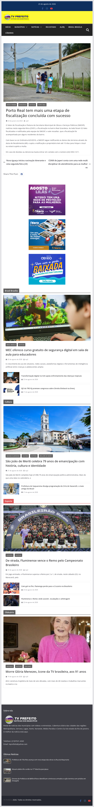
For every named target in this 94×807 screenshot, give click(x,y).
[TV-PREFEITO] (20, 717)
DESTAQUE (10, 666)
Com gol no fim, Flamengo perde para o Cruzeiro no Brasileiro (46, 586)
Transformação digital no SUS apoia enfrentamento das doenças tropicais (51, 376)
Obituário (28, 666)
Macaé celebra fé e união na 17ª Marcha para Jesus (30, 769)
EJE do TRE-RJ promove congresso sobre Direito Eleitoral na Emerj (48, 388)
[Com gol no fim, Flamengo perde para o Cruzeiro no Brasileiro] (11, 588)
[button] (26, 27)
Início (8, 27)
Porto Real (42, 105)
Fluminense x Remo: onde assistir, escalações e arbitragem (45, 599)
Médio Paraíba (11, 105)
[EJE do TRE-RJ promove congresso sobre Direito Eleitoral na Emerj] (11, 390)
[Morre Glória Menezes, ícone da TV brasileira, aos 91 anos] (47, 640)
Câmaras (9, 33)
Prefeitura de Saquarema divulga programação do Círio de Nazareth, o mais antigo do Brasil (52, 487)
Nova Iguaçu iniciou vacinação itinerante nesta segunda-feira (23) (26, 162)
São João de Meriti (46, 456)
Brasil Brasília (75, 27)
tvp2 (26, 359)
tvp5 (27, 121)
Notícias (35, 27)
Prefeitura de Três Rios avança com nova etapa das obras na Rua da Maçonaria (40, 760)
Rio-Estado (51, 27)
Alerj (62, 27)
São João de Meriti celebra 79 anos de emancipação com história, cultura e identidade (45, 463)
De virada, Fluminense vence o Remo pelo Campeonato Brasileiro (44, 562)
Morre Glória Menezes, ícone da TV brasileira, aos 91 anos (46, 671)
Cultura (25, 456)
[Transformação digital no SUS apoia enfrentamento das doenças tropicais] (11, 377)
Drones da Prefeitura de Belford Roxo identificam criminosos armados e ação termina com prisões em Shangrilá (49, 780)
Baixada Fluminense (13, 456)
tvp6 (26, 677)
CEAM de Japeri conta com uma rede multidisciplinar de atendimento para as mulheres (68, 164)
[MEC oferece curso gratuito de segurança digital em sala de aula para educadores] (47, 318)
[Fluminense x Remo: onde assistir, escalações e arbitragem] (11, 600)
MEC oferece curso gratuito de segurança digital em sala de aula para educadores (47, 352)
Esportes (9, 555)
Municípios (20, 27)
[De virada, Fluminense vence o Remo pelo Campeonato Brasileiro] (47, 528)
